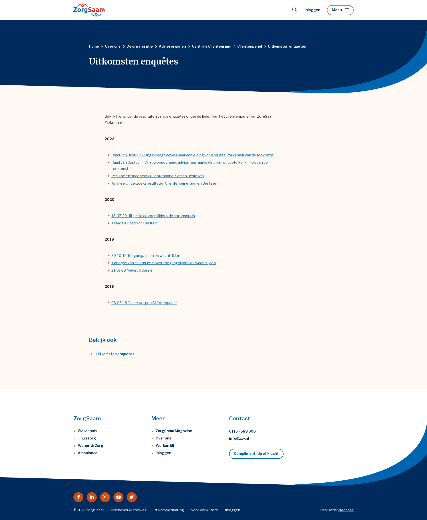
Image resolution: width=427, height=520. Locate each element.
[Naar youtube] (118, 497)
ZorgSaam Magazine (174, 431)
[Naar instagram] (105, 497)
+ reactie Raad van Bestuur (134, 223)
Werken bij (165, 445)
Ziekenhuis (87, 431)
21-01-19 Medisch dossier (132, 270)
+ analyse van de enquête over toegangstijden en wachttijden (163, 263)
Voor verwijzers (204, 510)
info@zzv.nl (239, 438)
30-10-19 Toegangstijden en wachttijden (145, 256)
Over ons (163, 438)
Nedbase (346, 510)
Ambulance (87, 453)
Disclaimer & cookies (128, 510)
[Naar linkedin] (92, 497)
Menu (337, 10)
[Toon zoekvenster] (294, 10)
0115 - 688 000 (242, 431)
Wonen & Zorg (90, 445)
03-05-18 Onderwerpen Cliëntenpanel (144, 303)
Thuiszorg (87, 438)
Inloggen (312, 10)
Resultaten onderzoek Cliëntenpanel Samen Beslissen (157, 176)
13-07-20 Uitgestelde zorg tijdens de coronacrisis (153, 216)
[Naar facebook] (78, 497)
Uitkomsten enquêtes (115, 354)
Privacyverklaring (168, 510)
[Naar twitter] (132, 497)
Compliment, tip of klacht (256, 453)
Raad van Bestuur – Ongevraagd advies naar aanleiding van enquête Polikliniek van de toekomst (192, 155)
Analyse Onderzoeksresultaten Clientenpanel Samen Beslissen (165, 183)
